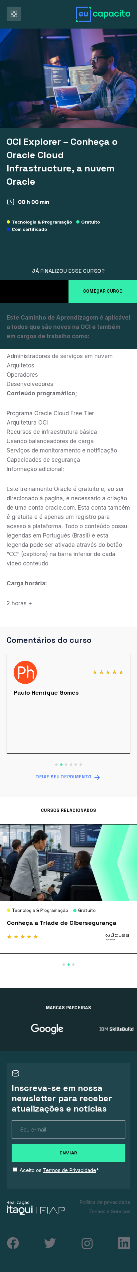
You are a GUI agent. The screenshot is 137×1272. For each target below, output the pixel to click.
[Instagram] (87, 1243)
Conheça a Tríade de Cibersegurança (61, 923)
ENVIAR (68, 1152)
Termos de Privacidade (69, 1170)
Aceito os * (59, 1170)
